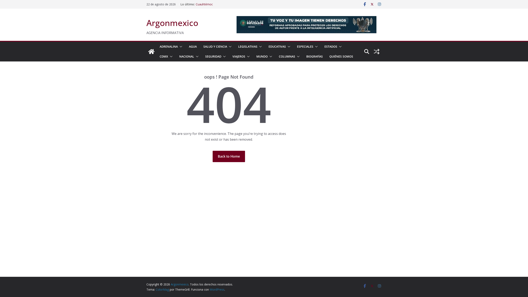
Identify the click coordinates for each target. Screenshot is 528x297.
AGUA (193, 46)
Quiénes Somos (341, 56)
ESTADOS (330, 46)
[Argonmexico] (151, 52)
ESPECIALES (305, 46)
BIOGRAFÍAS (314, 56)
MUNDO (262, 56)
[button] (180, 47)
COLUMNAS (287, 56)
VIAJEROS (238, 56)
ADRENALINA (169, 46)
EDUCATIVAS (277, 46)
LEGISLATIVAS (247, 46)
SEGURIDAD (213, 56)
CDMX (164, 56)
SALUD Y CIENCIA (215, 46)
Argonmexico (172, 22)
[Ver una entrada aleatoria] (377, 52)
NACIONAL (186, 56)
